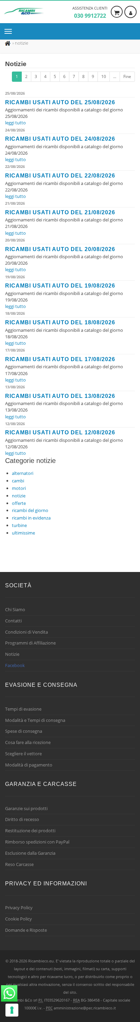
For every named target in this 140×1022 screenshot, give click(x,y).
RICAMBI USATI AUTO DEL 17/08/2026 (60, 359)
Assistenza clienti (89, 12)
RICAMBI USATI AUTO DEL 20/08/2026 (60, 249)
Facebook (15, 665)
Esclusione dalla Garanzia (30, 853)
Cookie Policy (18, 919)
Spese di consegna (23, 731)
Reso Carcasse (19, 864)
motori (19, 488)
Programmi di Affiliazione (30, 643)
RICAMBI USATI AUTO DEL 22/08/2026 (60, 176)
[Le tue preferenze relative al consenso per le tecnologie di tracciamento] (11, 1010)
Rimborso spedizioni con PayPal (37, 842)
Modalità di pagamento (28, 765)
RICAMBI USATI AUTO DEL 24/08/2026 (60, 139)
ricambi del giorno (30, 510)
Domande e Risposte (26, 930)
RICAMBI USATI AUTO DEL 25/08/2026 (60, 102)
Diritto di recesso (22, 819)
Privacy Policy (19, 907)
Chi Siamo (15, 609)
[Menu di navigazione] (9, 31)
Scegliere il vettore (23, 753)
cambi (18, 481)
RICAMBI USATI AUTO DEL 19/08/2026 (60, 286)
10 (103, 76)
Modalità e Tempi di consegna (35, 720)
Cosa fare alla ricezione (28, 742)
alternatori (22, 473)
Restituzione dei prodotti (30, 830)
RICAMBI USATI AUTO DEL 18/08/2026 (60, 322)
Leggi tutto (15, 123)
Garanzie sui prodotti (26, 808)
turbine (19, 525)
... (114, 76)
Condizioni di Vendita (26, 632)
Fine (127, 76)
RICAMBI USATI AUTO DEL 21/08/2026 (60, 212)
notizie (18, 496)
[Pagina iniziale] (8, 43)
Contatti (13, 621)
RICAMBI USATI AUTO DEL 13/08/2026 (60, 396)
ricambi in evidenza (31, 518)
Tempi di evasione (23, 709)
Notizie (12, 654)
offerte (19, 503)
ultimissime (23, 533)
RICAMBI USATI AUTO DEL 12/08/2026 (60, 432)
